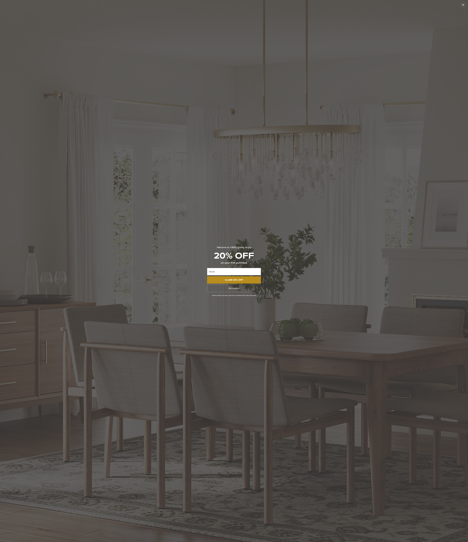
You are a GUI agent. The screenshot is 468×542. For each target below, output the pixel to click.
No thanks (234, 288)
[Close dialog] (463, 4)
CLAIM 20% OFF (234, 279)
